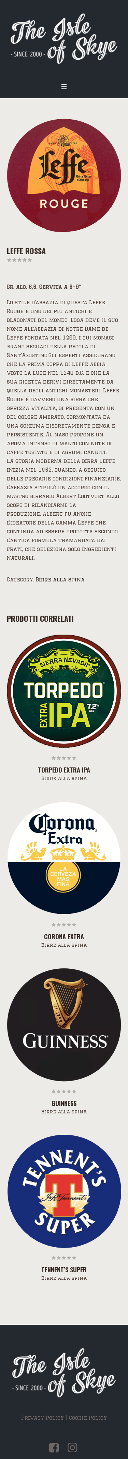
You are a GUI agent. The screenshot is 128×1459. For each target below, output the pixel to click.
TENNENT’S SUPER (64, 1269)
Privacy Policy (42, 1418)
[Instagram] (72, 1447)
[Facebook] (54, 1447)
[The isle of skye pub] (64, 39)
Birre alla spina (60, 579)
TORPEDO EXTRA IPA (64, 769)
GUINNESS (64, 1103)
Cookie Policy (88, 1418)
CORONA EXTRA (64, 936)
